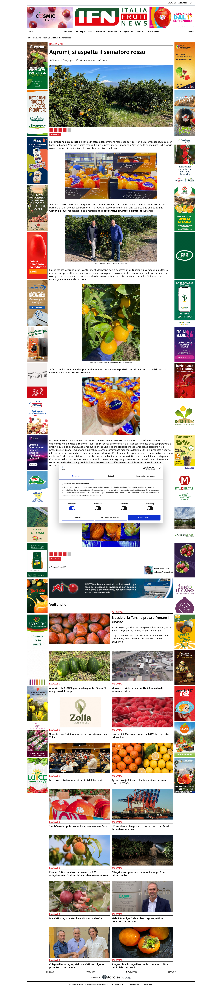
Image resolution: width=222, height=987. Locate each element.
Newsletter (131, 972)
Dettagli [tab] (111, 476)
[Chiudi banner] (159, 468)
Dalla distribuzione (96, 31)
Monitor (140, 31)
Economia (112, 31)
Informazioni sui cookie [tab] (145, 476)
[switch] (98, 508)
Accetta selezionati (111, 518)
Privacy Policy (133, 984)
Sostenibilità (153, 31)
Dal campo (80, 31)
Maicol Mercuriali (161, 568)
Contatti (172, 972)
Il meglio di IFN (127, 31)
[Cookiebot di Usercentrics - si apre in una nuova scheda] (144, 468)
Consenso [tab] (76, 476)
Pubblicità (90, 972)
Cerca (191, 31)
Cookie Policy (148, 984)
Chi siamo (50, 972)
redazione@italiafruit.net (163, 572)
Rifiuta (77, 518)
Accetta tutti (144, 518)
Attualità (68, 31)
